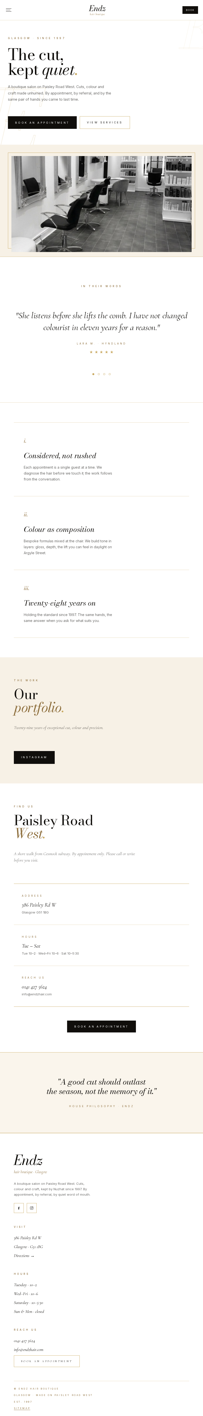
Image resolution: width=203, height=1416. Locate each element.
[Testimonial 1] (93, 374)
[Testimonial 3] (104, 374)
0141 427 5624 (34, 986)
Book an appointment (42, 122)
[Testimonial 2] (99, 374)
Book (190, 10)
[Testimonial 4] (110, 374)
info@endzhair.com (28, 1349)
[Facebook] (19, 1208)
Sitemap (22, 1408)
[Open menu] (8, 10)
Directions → (24, 1255)
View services (105, 122)
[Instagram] (32, 1208)
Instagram (34, 757)
